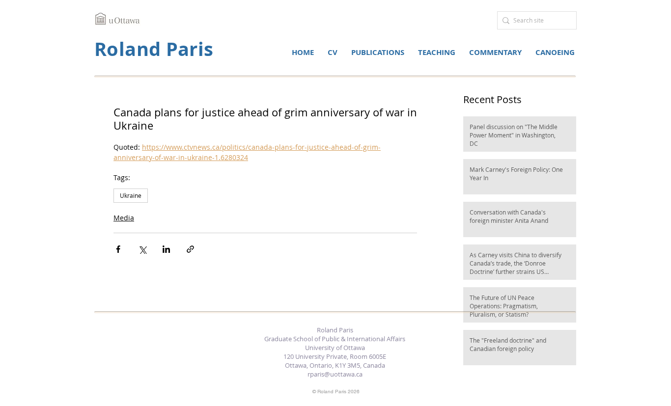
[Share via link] (190, 249)
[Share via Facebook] (118, 249)
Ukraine (130, 195)
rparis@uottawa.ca (335, 374)
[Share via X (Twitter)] (142, 249)
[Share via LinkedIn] (166, 249)
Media (123, 217)
